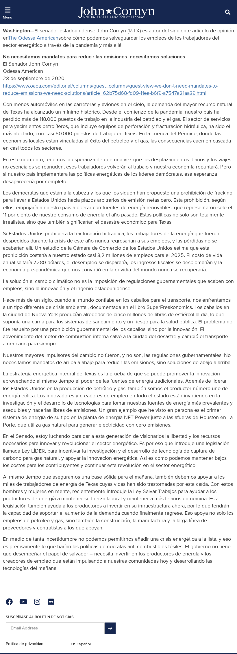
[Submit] (110, 628)
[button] (227, 11)
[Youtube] (23, 602)
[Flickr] (51, 602)
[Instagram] (37, 602)
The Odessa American (33, 38)
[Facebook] (9, 602)
